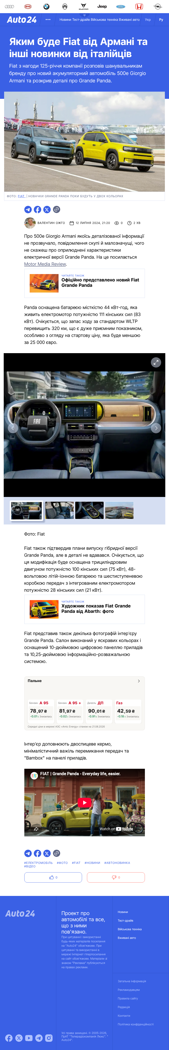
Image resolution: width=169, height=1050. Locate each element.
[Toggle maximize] (156, 362)
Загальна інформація (132, 981)
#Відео (30, 866)
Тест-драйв (81, 19)
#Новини (92, 863)
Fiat (22, 196)
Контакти (124, 1016)
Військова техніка (104, 19)
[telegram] (28, 209)
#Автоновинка (117, 863)
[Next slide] (156, 428)
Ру (161, 19)
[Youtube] (29, 1038)
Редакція (124, 1007)
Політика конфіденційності (136, 1024)
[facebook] (37, 209)
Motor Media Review (45, 264)
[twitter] (47, 209)
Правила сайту (128, 998)
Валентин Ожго (51, 223)
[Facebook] (9, 1038)
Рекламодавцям (129, 990)
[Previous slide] (13, 428)
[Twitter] (19, 1038)
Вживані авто (129, 19)
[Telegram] (39, 1038)
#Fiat (76, 863)
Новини (65, 19)
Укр (148, 19)
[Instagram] (49, 1038)
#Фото (62, 863)
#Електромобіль (38, 863)
